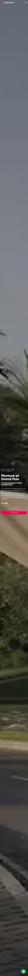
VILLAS (12, 469)
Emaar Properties (9, 483)
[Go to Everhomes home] (7, 3)
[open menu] (26, 2)
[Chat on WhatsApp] (23, 971)
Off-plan (7, 469)
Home (2, 469)
